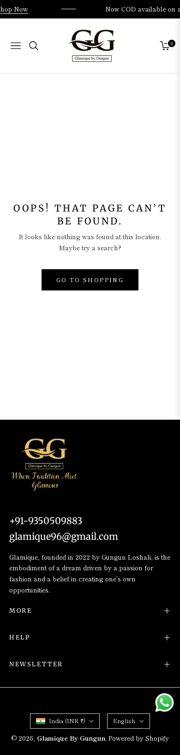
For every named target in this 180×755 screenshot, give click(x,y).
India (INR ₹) (67, 720)
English (124, 720)
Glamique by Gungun (71, 738)
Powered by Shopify (138, 738)
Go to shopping (90, 280)
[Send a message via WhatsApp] (164, 702)
